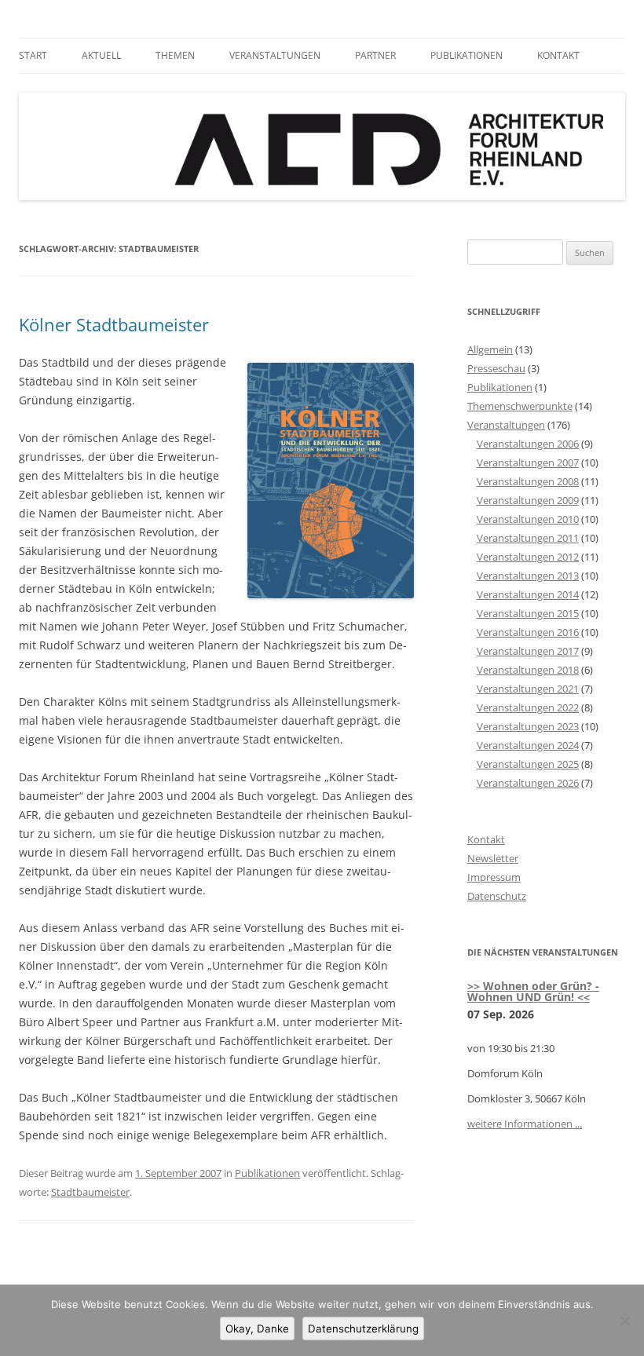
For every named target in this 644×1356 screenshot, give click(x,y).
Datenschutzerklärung (363, 1328)
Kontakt (558, 55)
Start (33, 55)
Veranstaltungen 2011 (528, 538)
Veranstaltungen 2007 (528, 462)
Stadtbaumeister (90, 1192)
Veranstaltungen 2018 (528, 670)
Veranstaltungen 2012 (528, 557)
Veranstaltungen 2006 (528, 444)
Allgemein (490, 349)
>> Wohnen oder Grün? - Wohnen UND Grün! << (533, 991)
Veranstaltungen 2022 (528, 707)
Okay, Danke (257, 1328)
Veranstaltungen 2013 (528, 575)
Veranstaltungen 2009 (528, 500)
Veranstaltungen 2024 (528, 745)
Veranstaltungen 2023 (528, 726)
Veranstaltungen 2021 (528, 689)
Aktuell (101, 55)
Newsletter (492, 858)
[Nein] (624, 1321)
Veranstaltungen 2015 (528, 613)
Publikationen (466, 55)
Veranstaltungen (274, 55)
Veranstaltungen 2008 (528, 481)
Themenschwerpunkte (520, 406)
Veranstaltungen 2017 (528, 651)
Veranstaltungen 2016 (528, 632)
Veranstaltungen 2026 (528, 783)
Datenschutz (496, 896)
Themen (175, 55)
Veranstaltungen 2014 (528, 594)
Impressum (494, 877)
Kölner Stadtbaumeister (114, 324)
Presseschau (496, 368)
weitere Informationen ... (524, 1124)
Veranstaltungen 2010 (528, 519)
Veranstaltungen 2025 (528, 764)
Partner (375, 55)
